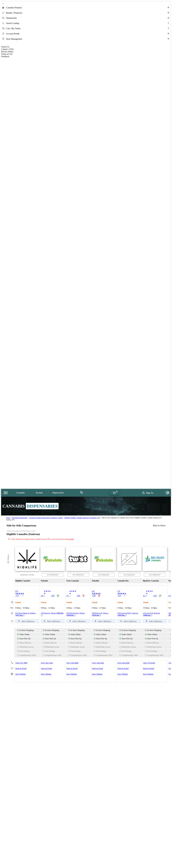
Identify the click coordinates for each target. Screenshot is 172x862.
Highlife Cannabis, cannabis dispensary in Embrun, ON (82, 518)
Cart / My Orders (13, 28)
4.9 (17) (19, 593)
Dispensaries (11, 18)
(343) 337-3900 (21, 663)
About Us (5, 47)
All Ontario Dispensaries (20, 518)
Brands (39, 493)
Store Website (20, 674)
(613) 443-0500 (123, 663)
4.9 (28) (96, 593)
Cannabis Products (14, 7)
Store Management (14, 39)
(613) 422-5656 (47, 663)
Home (8, 518)
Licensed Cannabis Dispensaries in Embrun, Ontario (46, 518)
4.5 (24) (152, 596)
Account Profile (12, 34)
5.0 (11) (121, 593)
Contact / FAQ (7, 49)
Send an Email (20, 668)
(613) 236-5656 (98, 663)
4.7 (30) (75, 596)
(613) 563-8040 (72, 663)
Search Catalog (12, 23)
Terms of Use (6, 54)
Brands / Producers (14, 13)
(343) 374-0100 (149, 663)
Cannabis (20, 493)
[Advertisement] (86, 799)
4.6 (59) (50, 596)
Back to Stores (159, 525)
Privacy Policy (7, 51)
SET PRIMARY (52, 575)
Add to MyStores (27, 621)
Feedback (5, 56)
